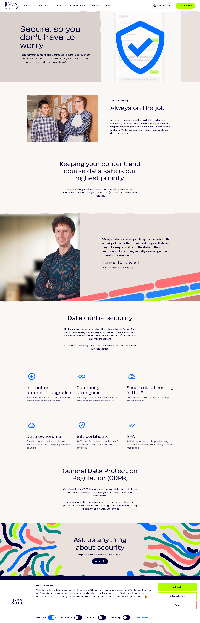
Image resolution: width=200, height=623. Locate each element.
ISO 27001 (77, 335)
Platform (28, 5)
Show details (142, 617)
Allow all (177, 587)
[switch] (78, 617)
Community (76, 5)
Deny (177, 605)
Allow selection (177, 596)
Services (43, 5)
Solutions (59, 5)
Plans (107, 5)
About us (94, 5)
